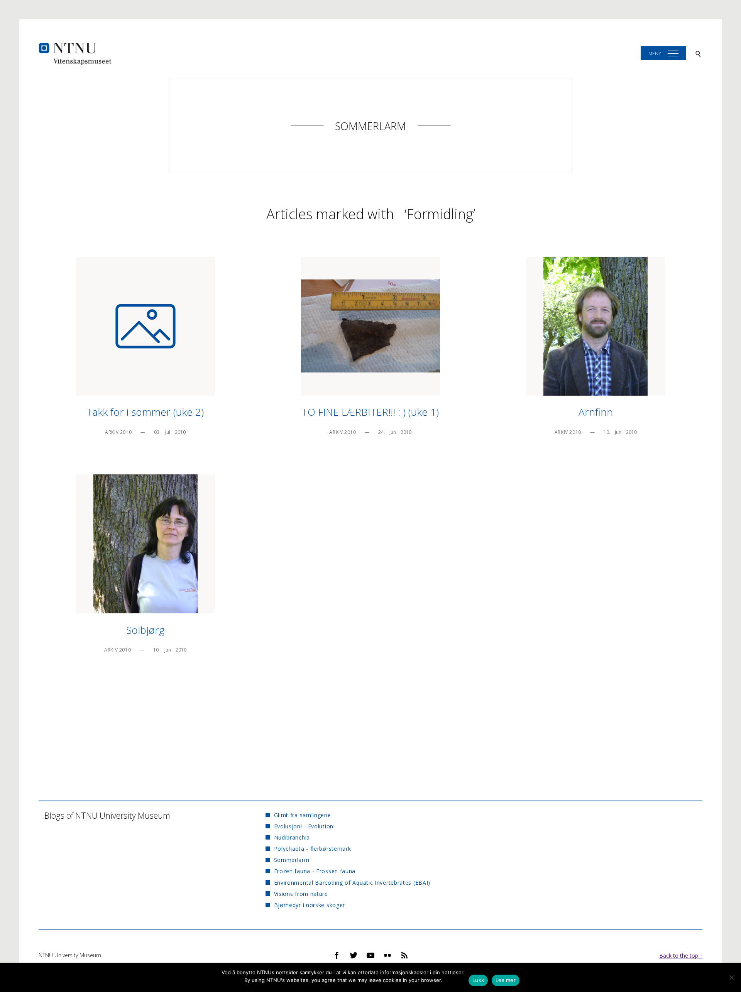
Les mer (506, 980)
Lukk (478, 980)
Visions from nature (301, 893)
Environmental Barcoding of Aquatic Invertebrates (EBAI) (352, 882)
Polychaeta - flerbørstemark (312, 848)
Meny (654, 53)
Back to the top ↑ (680, 955)
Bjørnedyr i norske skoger (309, 905)
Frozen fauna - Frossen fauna (314, 871)
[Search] (698, 53)
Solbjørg (145, 630)
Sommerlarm (370, 126)
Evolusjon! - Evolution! (304, 826)
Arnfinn (596, 412)
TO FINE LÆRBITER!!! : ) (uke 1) (370, 412)
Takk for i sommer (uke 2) (145, 412)
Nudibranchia (292, 837)
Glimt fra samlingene (302, 815)
